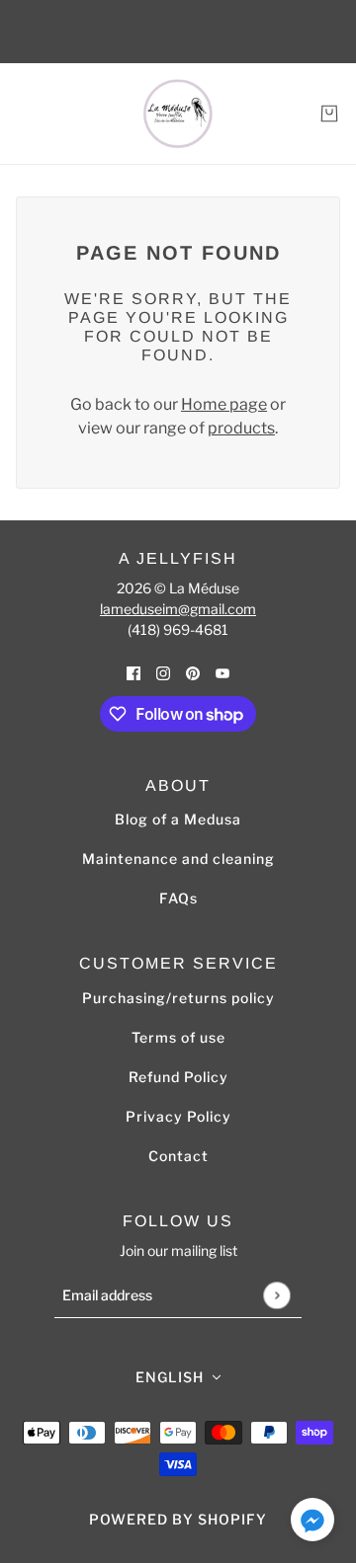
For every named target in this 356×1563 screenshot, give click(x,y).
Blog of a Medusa (178, 819)
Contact (178, 1155)
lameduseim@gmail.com (178, 608)
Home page (224, 404)
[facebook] (133, 672)
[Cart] (329, 113)
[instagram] (163, 672)
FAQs (178, 898)
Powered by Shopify (178, 1519)
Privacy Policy (178, 1116)
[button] (312, 1522)
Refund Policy (178, 1076)
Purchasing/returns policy (178, 997)
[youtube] (222, 672)
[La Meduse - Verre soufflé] (178, 113)
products (241, 428)
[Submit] (276, 1295)
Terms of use (178, 1037)
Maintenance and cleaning (178, 858)
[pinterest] (193, 672)
